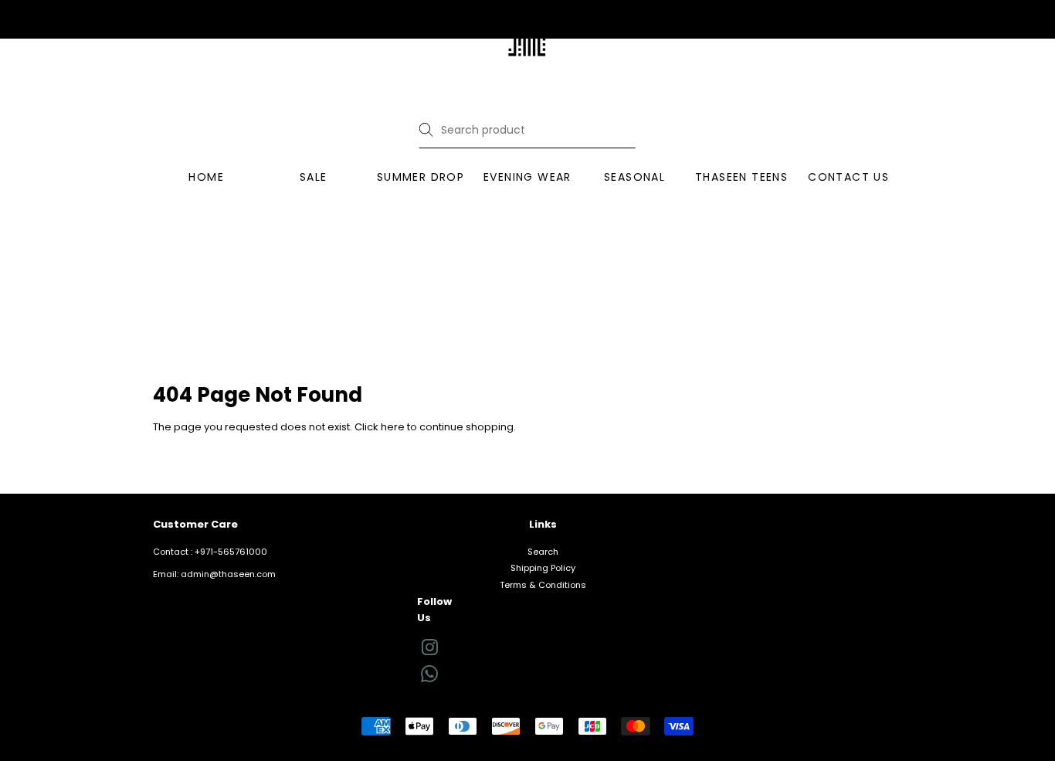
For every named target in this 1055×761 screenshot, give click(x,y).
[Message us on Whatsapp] (429, 679)
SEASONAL (634, 177)
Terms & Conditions (543, 585)
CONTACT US (848, 177)
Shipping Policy (543, 568)
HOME (206, 177)
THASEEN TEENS (741, 177)
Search (543, 551)
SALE (313, 177)
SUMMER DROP (420, 177)
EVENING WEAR (527, 177)
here (393, 427)
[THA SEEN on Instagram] (429, 651)
